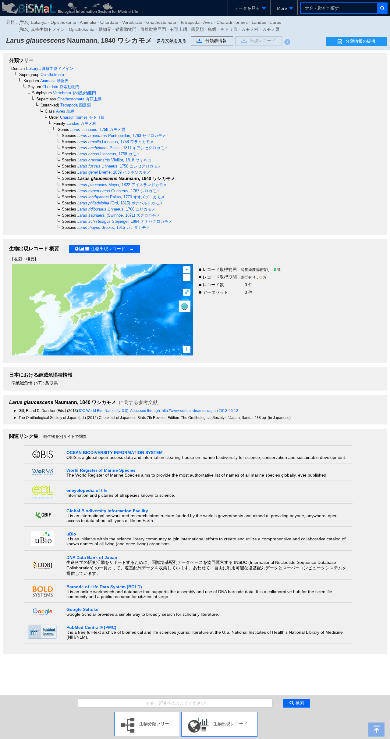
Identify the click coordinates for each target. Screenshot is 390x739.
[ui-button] (382, 8)
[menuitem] (249, 8)
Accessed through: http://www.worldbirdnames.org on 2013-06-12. (184, 411)
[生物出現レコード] (219, 714)
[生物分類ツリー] (146, 714)
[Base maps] (184, 306)
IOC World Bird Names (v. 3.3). (104, 411)
